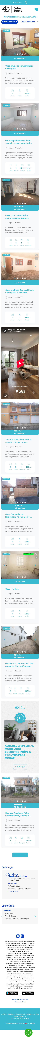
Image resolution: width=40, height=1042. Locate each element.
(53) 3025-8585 (14, 886)
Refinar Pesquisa (8, 22)
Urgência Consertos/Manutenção (17, 919)
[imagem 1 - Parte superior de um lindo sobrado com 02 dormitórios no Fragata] (20, 117)
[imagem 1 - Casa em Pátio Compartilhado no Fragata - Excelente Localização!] (20, 266)
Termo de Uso (20, 1002)
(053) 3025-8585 (15, 2)
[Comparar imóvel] (36, 34)
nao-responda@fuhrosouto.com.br (20, 889)
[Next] (35, 42)
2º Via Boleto (10, 913)
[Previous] (4, 42)
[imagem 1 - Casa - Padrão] (20, 565)
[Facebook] (18, 936)
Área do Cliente (10, 916)
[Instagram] (22, 936)
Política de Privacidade (20, 999)
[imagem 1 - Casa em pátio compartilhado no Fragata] (20, 42)
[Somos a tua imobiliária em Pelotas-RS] (17, 9)
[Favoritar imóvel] (36, 31)
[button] (26, 2)
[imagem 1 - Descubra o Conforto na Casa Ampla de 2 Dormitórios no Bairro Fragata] (20, 640)
